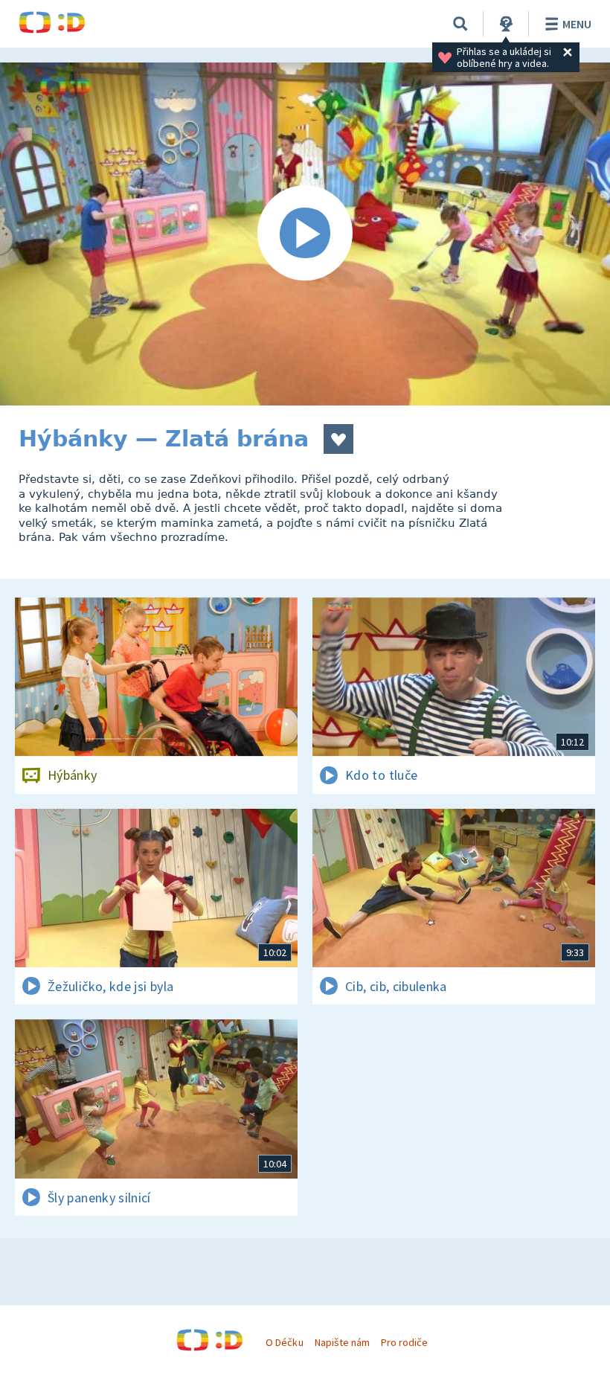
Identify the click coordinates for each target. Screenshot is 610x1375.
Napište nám (342, 1342)
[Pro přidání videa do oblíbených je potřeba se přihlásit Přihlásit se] (338, 439)
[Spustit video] (305, 234)
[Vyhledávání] (460, 24)
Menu (576, 23)
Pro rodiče (404, 1342)
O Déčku (284, 1342)
